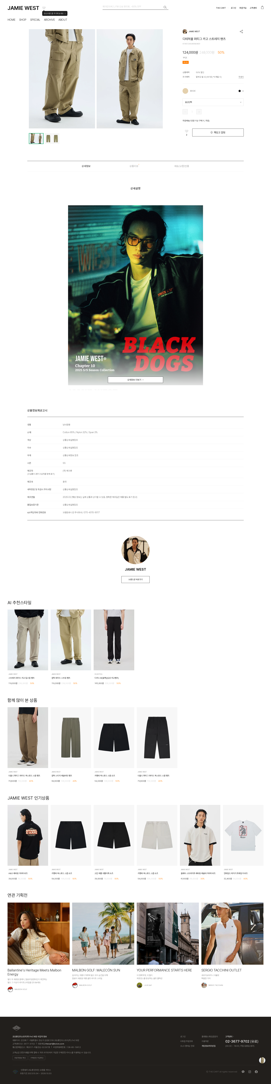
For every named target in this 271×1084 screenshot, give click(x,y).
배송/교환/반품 (181, 166)
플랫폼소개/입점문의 (210, 1036)
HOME (11, 19)
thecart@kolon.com (54, 1044)
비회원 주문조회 (186, 1041)
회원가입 (242, 8)
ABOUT (62, 19)
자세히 (241, 77)
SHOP (22, 19)
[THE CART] (17, 1028)
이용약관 (205, 1041)
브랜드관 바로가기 (135, 579)
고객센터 (253, 8)
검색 (165, 7)
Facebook (256, 1072)
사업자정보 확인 (20, 1058)
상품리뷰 (134, 166)
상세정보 (86, 166)
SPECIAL (35, 19)
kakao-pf (243, 1072)
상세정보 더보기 (134, 380)
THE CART (221, 8)
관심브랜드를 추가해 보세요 (54, 13)
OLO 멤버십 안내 (187, 1046)
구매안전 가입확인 (36, 1058)
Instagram (249, 1072)
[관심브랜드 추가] (44, 8)
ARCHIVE (49, 19)
